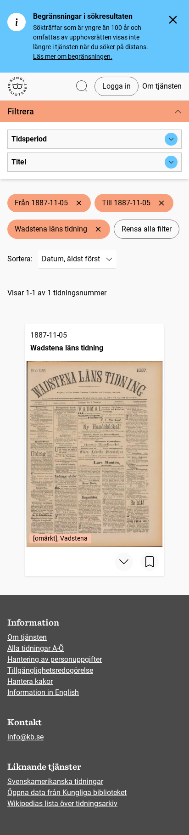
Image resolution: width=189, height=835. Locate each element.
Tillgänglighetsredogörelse (50, 670)
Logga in (116, 86)
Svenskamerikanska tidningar (55, 781)
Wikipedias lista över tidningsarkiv (62, 803)
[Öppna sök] (81, 86)
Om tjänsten (162, 86)
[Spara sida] (149, 562)
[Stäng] (173, 19)
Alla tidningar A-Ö (35, 648)
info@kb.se (25, 737)
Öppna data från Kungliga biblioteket (67, 792)
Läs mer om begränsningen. (72, 56)
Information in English (43, 692)
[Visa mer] (124, 562)
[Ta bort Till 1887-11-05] (161, 203)
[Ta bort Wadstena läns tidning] (98, 229)
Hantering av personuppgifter (54, 659)
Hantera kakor (30, 681)
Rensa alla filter (147, 229)
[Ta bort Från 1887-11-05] (78, 203)
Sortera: (20, 258)
